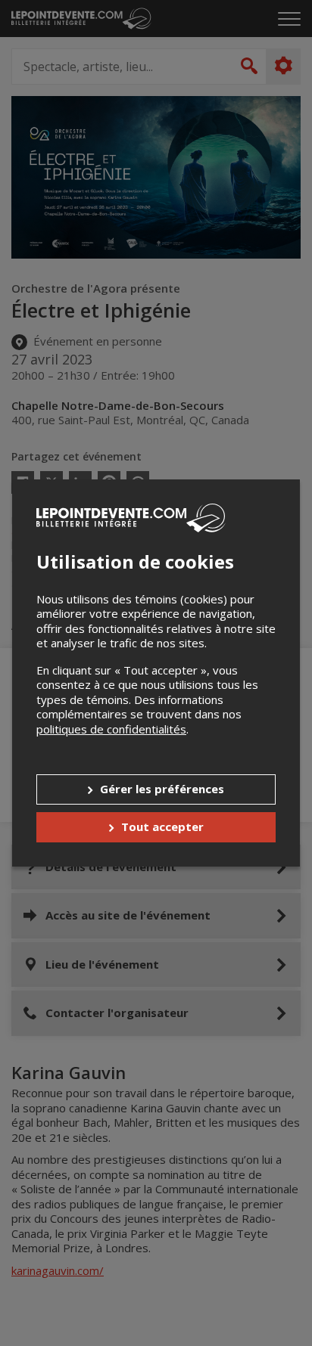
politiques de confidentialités (111, 729)
